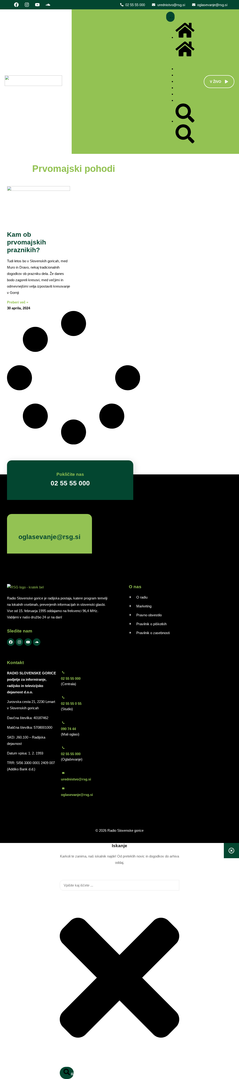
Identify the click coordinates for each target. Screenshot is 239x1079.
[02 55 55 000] (63, 672)
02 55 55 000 (71, 678)
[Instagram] (27, 4)
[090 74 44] (63, 722)
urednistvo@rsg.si (76, 779)
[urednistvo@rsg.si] (63, 773)
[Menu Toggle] (170, 17)
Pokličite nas (70, 474)
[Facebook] (16, 4)
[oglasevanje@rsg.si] (63, 788)
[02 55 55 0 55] (63, 697)
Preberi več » (17, 302)
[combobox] (119, 885)
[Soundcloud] (48, 4)
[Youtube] (37, 4)
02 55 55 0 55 (71, 704)
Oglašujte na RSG (37, 527)
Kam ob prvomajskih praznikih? (26, 242)
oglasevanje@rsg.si (77, 795)
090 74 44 (68, 729)
